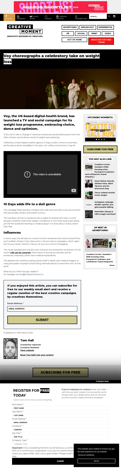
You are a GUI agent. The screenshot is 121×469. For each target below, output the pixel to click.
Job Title (17, 433)
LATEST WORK (34, 18)
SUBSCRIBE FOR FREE (60, 372)
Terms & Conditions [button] (86, 455)
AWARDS (8, 19)
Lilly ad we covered (20, 252)
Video (108, 33)
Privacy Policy (47, 400)
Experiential (106, 27)
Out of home (74, 40)
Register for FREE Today (101, 41)
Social (81, 33)
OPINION (48, 19)
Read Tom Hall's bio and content (37, 355)
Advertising (70, 27)
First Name (18, 404)
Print (94, 33)
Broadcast (87, 27)
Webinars (21, 19)
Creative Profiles (61, 18)
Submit (60, 461)
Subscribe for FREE (100, 149)
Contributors (81, 19)
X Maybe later (102, 381)
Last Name (17, 412)
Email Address (19, 419)
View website (27, 350)
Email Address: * (15, 303)
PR (68, 33)
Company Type (20, 440)
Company (17, 426)
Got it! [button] (96, 461)
